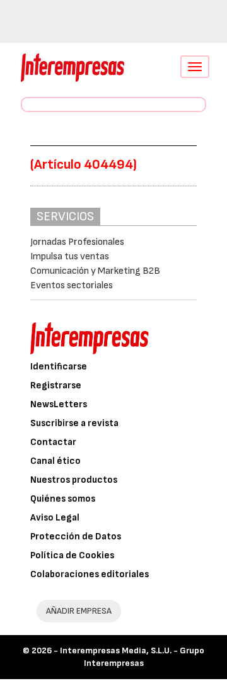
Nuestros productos (73, 480)
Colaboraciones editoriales (89, 574)
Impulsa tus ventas (69, 256)
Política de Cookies (72, 555)
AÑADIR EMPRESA (79, 610)
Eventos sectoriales (71, 285)
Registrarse (55, 385)
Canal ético (55, 461)
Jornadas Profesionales (77, 242)
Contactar (53, 442)
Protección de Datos (75, 537)
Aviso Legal (54, 518)
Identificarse (58, 367)
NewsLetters (58, 404)
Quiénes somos (62, 499)
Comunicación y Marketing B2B (95, 271)
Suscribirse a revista (74, 423)
